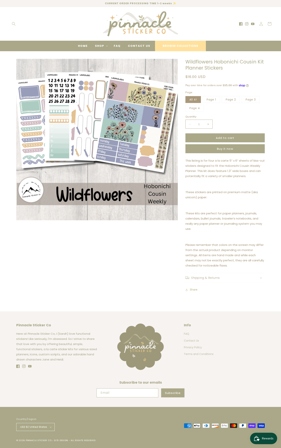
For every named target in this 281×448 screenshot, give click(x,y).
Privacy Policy (193, 347)
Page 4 (194, 108)
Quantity (190, 116)
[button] (14, 24)
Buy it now (225, 149)
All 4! (193, 99)
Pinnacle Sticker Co (38, 440)
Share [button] (193, 290)
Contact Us (191, 341)
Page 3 (251, 99)
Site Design (61, 440)
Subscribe (173, 393)
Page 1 (211, 99)
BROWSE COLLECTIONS (180, 46)
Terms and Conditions (199, 354)
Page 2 (231, 99)
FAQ (186, 334)
